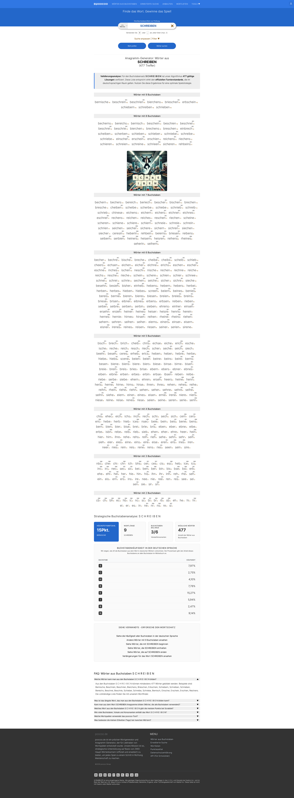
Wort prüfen (132, 46)
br (96, 775)
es (105, 775)
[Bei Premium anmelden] (291, 4)
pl (123, 775)
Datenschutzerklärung (161, 752)
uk (132, 775)
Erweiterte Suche (149, 4)
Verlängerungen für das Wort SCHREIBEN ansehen (147, 656)
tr (127, 775)
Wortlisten (182, 4)
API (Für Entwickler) (160, 756)
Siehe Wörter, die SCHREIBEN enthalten (147, 648)
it (113, 775)
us (136, 775)
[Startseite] (101, 4)
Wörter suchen (162, 46)
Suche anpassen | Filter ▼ (147, 38)
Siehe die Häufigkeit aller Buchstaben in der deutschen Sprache (147, 636)
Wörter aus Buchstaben (124, 4)
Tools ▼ (196, 4)
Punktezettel (156, 749)
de (100, 775)
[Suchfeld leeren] (172, 26)
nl (118, 775)
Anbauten (168, 4)
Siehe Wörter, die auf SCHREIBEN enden (147, 652)
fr (109, 775)
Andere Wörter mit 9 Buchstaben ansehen (147, 640)
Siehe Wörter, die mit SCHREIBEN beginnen (147, 644)
